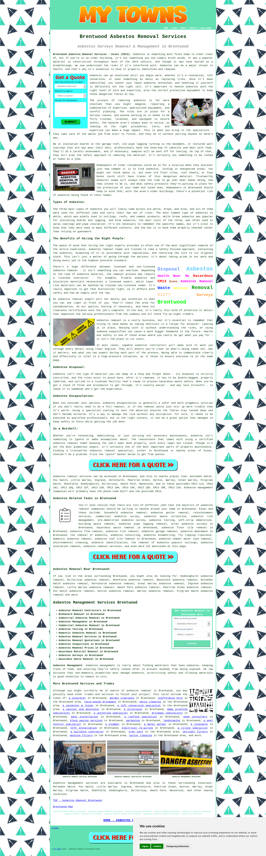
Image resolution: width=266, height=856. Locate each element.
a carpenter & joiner (78, 705)
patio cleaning (150, 701)
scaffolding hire (170, 698)
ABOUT (183, 28)
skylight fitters (195, 731)
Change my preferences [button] (177, 846)
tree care (136, 731)
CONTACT (193, 28)
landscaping (171, 720)
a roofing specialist (140, 716)
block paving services (86, 720)
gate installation (84, 716)
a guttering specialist (111, 713)
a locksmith (199, 724)
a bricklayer (133, 709)
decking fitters (81, 735)
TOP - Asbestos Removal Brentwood (77, 800)
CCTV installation (84, 728)
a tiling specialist (193, 728)
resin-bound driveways (100, 701)
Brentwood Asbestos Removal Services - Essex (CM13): (92, 54)
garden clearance (122, 698)
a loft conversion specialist (139, 705)
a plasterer (77, 698)
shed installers (195, 716)
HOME (166, 28)
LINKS (174, 28)
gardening (133, 720)
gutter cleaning (140, 735)
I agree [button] (145, 846)
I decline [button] (157, 846)
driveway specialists (167, 713)
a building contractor (87, 731)
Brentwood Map (63, 806)
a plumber (112, 724)
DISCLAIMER (206, 28)
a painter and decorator (81, 709)
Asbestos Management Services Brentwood (95, 602)
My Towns (57, 849)
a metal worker (155, 724)
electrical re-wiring (137, 728)
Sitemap (55, 828)
